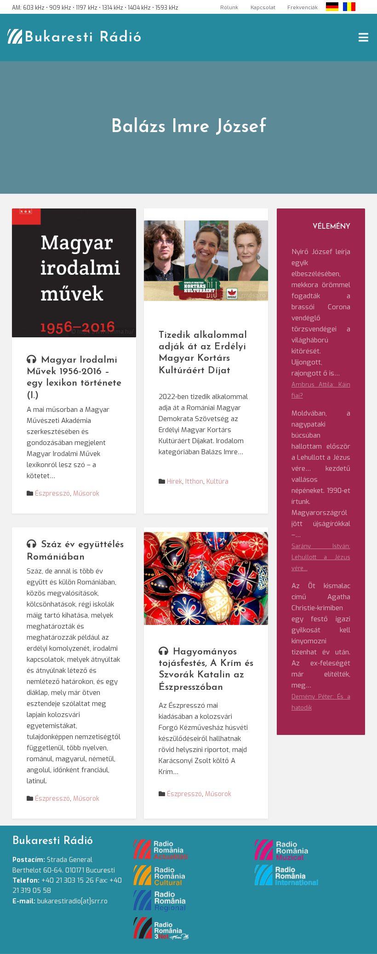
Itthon (194, 481)
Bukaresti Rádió (83, 37)
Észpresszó (52, 493)
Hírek (174, 481)
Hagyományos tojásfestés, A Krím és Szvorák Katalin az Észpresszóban (206, 669)
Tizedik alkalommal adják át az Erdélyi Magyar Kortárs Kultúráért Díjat (203, 353)
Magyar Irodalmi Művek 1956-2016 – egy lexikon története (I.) (74, 377)
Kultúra (217, 481)
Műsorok (86, 493)
